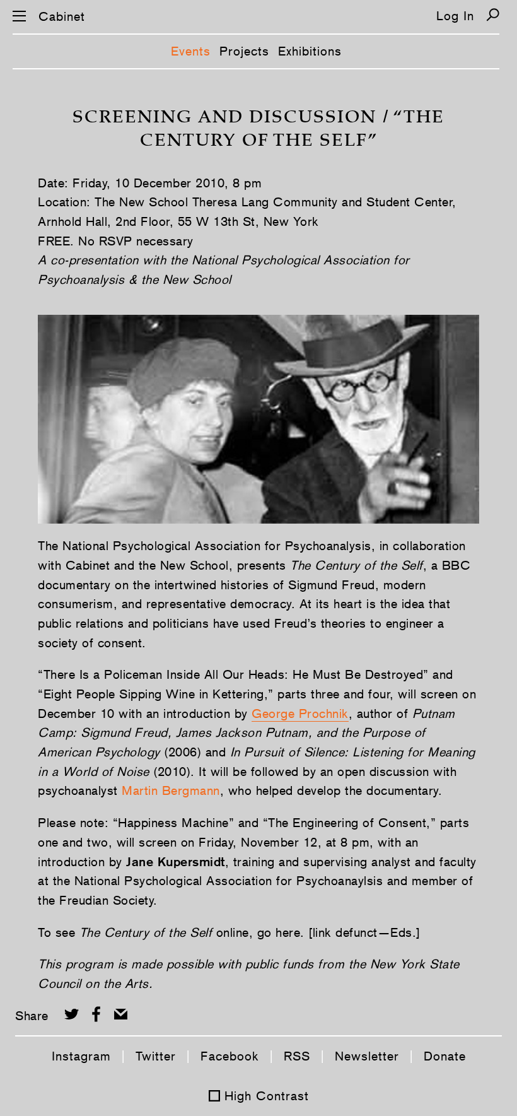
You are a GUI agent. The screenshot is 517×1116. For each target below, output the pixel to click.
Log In (455, 15)
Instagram (81, 1056)
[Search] (492, 14)
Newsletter (367, 1056)
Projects (244, 51)
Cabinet (61, 16)
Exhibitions (310, 51)
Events (191, 51)
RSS (297, 1056)
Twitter (156, 1056)
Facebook (229, 1056)
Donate (445, 1056)
